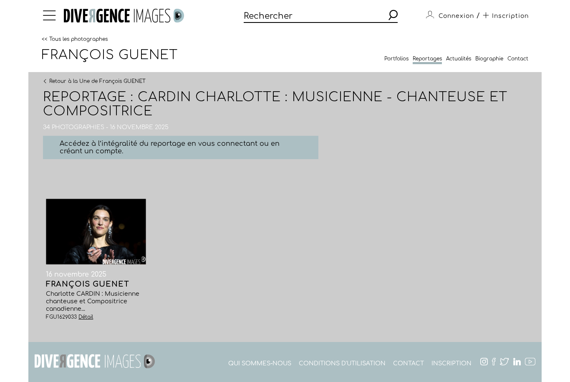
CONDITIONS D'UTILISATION (342, 363)
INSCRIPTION (451, 363)
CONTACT (408, 363)
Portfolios (396, 59)
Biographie (489, 59)
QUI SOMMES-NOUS (259, 363)
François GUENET (110, 55)
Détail (85, 317)
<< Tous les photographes (75, 38)
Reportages (427, 59)
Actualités (458, 59)
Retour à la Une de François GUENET (97, 80)
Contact (517, 59)
